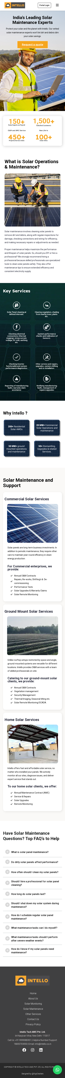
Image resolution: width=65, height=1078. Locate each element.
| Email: (31, 1044)
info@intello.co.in (43, 1044)
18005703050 (20, 1044)
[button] (57, 1069)
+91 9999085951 (23, 1040)
